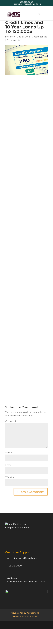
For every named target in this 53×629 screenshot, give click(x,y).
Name (9, 452)
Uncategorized (39, 36)
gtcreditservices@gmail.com (22, 558)
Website (9, 477)
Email (8, 465)
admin (11, 36)
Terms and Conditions (25, 616)
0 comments (13, 40)
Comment (11, 421)
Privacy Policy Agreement (25, 613)
